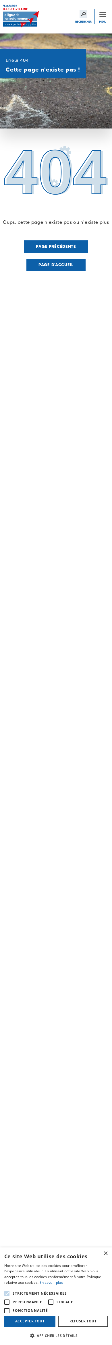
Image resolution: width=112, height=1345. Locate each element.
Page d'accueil (56, 264)
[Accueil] (21, 16)
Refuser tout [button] (82, 1321)
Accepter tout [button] (30, 1321)
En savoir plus (51, 1282)
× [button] (105, 1253)
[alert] (56, 1296)
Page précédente (56, 246)
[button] (56, 1335)
